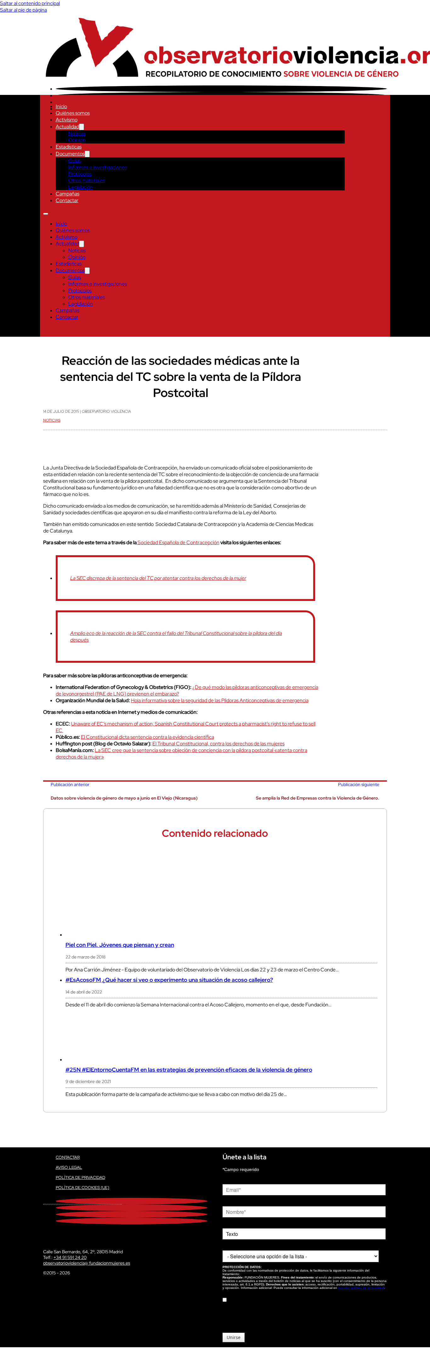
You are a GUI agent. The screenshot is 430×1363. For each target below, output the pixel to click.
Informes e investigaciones (97, 167)
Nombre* (231, 1201)
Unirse (233, 1337)
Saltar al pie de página (23, 10)
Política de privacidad (80, 1177)
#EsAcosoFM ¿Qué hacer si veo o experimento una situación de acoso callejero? (169, 979)
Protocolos (80, 174)
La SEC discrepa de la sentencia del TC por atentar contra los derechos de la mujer (158, 578)
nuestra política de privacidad (361, 1288)
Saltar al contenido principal (30, 3)
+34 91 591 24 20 (70, 1257)
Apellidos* (232, 1223)
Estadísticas (69, 146)
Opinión (77, 140)
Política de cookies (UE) (82, 1187)
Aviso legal (69, 1167)
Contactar (67, 200)
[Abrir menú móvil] (45, 214)
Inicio (61, 106)
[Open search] (46, 330)
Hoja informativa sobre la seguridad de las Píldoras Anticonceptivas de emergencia (219, 700)
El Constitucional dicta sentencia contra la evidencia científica (147, 737)
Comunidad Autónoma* (246, 1245)
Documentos (70, 153)
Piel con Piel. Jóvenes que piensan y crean (119, 944)
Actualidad (67, 126)
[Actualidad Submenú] (81, 127)
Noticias (77, 133)
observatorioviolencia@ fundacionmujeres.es (86, 1263)
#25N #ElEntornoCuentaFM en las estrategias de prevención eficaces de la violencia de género (188, 1069)
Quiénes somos (73, 113)
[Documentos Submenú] (87, 154)
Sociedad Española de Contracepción (178, 542)
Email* (229, 1179)
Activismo (66, 119)
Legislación (80, 187)
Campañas (67, 193)
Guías (74, 160)
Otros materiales (86, 180)
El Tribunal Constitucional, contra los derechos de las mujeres (218, 743)
